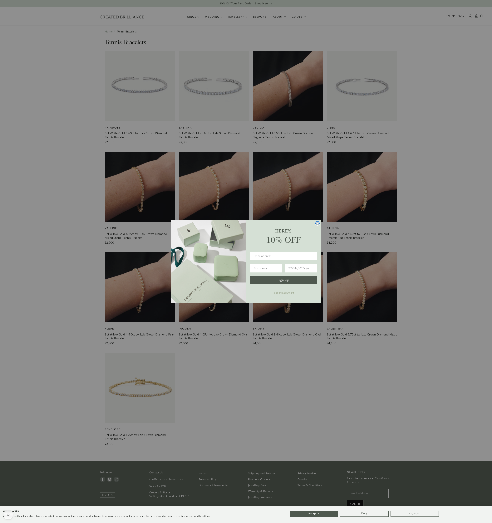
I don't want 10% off (283, 292)
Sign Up (283, 280)
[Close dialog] (317, 223)
